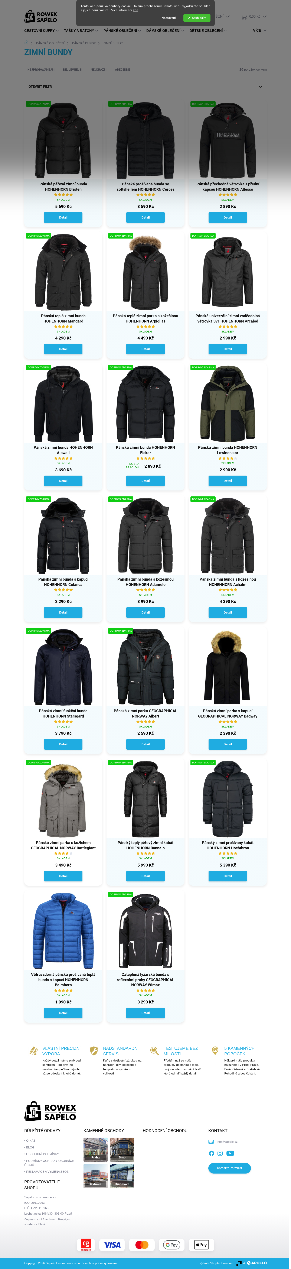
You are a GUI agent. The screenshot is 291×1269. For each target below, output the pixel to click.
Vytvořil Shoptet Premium (216, 1263)
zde (135, 10)
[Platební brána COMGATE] (86, 1245)
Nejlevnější (72, 69)
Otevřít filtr (40, 87)
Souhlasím (199, 18)
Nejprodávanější (41, 69)
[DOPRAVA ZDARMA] (63, 142)
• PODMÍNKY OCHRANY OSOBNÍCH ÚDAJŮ (49, 1163)
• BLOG (29, 1147)
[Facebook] (211, 1152)
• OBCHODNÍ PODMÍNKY (41, 1154)
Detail (63, 217)
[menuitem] (42, 30)
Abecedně (122, 69)
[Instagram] (220, 1152)
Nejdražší (99, 69)
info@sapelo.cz (227, 1141)
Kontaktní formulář (229, 1168)
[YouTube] (230, 1152)
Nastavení (168, 18)
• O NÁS (29, 1140)
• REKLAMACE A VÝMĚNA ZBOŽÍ (46, 1171)
